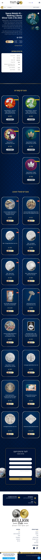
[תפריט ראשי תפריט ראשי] (2, 2)
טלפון (32, 501)
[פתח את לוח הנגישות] (39, 558)
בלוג (19, 532)
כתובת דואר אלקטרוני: (12, 496)
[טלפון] (35, 502)
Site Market (28, 555)
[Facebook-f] (37, 548)
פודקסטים (18, 539)
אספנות (36, 533)
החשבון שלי (18, 537)
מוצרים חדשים (35, 537)
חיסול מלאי (36, 542)
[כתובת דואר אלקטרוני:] (19, 498)
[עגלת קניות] (39, 2)
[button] (0, 553)
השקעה (36, 532)
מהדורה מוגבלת (35, 539)
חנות (37, 535)
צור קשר (18, 541)
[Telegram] (34, 548)
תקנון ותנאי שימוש (17, 533)
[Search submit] (2, 7)
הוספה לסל (9, 41)
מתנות (37, 541)
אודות (19, 535)
